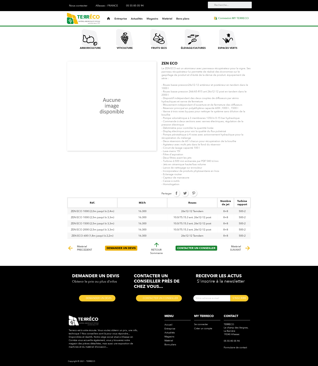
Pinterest (193, 193)
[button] (97, 298)
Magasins (152, 19)
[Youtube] (175, 5)
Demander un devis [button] (121, 248)
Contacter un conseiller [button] (196, 248)
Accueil (168, 324)
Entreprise (120, 19)
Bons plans (182, 19)
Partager (176, 193)
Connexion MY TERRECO (233, 18)
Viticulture (125, 48)
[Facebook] (170, 5)
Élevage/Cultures (193, 48)
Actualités (137, 19)
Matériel (167, 19)
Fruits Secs (159, 48)
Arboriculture (90, 48)
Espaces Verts (227, 48)
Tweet (185, 193)
